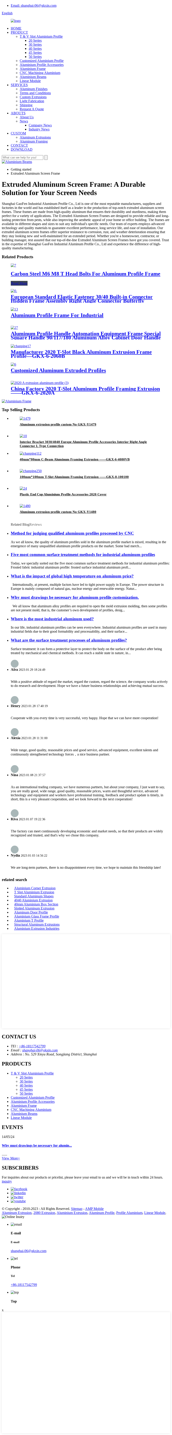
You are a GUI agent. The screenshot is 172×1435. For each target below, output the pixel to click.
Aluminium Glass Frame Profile (36, 916)
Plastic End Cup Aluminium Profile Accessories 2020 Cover (63, 494)
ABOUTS (18, 113)
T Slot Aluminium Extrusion (34, 892)
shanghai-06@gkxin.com (40, 1050)
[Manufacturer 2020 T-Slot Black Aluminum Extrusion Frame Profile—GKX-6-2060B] (21, 346)
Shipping (26, 105)
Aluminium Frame (33, 69)
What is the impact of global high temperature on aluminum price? (72, 576)
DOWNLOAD (21, 149)
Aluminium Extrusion (72, 1213)
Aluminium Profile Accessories (42, 65)
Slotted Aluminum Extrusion (34, 908)
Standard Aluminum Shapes (34, 896)
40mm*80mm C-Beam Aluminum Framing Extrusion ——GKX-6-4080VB (75, 459)
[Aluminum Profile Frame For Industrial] (14, 309)
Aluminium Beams (33, 77)
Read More (19, 283)
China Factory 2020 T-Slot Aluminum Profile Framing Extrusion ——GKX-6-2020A (85, 391)
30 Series (35, 44)
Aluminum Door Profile (31, 912)
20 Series (35, 40)
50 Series (35, 57)
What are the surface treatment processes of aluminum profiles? (69, 640)
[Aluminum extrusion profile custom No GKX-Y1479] (25, 418)
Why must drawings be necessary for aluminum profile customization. (75, 597)
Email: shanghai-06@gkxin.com (33, 5)
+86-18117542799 (32, 1046)
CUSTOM (18, 133)
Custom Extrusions (33, 97)
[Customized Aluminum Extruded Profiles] (13, 364)
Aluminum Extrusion (17, 1213)
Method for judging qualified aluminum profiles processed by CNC (72, 533)
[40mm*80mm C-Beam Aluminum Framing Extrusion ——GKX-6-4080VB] (30, 453)
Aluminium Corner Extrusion (35, 888)
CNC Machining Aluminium (40, 73)
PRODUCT (19, 32)
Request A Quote (32, 109)
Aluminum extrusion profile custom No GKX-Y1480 (58, 512)
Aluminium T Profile (29, 920)
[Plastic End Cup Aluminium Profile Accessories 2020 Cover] (23, 488)
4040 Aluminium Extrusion (33, 900)
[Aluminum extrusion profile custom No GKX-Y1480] (25, 506)
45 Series (35, 52)
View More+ (11, 1158)
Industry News (39, 129)
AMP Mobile (94, 1209)
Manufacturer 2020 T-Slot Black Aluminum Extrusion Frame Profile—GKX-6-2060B (81, 354)
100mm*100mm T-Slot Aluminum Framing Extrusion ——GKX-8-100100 (74, 477)
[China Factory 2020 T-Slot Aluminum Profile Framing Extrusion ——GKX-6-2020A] (40, 383)
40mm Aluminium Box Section (36, 904)
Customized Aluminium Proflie (42, 61)
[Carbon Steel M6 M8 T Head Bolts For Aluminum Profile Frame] (13, 265)
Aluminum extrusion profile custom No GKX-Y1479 (58, 424)
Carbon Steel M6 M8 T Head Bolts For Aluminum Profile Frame (85, 274)
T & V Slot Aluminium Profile (41, 36)
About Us (27, 117)
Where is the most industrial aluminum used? (52, 619)
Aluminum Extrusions (35, 137)
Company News (40, 125)
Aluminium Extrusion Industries (36, 928)
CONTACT (19, 145)
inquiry (7, 1181)
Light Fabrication (32, 101)
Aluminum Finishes (33, 89)
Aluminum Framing (34, 141)
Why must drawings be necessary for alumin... (37, 1145)
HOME (16, 28)
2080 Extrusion (44, 1213)
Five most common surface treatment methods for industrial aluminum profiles (83, 554)
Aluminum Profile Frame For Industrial (57, 315)
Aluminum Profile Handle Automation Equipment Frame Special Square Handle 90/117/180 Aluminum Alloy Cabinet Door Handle (86, 336)
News (24, 121)
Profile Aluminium (129, 1213)
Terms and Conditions (35, 93)
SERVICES (19, 85)
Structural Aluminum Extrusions (37, 924)
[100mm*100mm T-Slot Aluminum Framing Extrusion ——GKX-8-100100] (31, 471)
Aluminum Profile (101, 1213)
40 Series (35, 48)
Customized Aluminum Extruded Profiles (58, 370)
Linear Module (30, 81)
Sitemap (76, 1209)
